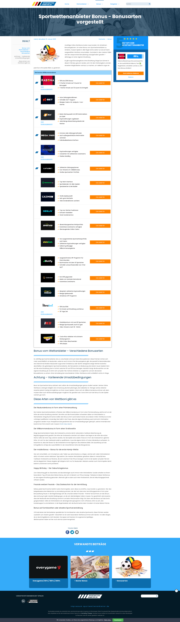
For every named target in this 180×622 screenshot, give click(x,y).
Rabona (130, 77)
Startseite (102, 39)
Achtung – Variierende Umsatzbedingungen (22, 57)
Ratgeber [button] (113, 4)
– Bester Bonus (80, 581)
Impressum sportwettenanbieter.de (90, 606)
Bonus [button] (98, 4)
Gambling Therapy (86, 613)
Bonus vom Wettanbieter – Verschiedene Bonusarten (24, 50)
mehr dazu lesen (65, 424)
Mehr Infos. (107, 620)
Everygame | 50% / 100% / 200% (46, 581)
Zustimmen (118, 620)
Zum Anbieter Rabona (131, 73)
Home (67, 4)
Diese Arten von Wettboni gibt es (24, 62)
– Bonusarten (122, 581)
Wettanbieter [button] (82, 4)
